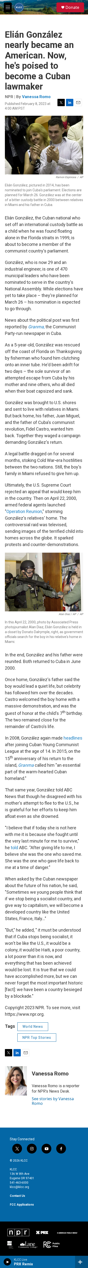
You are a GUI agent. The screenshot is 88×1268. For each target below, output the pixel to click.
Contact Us (17, 1196)
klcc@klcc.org (19, 1187)
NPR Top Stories (36, 1038)
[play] (7, 1261)
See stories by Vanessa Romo (53, 1101)
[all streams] (81, 1262)
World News (32, 1026)
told (14, 847)
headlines (73, 738)
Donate (72, 7)
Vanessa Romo (36, 96)
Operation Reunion (24, 511)
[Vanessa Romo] (16, 1081)
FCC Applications (22, 1204)
